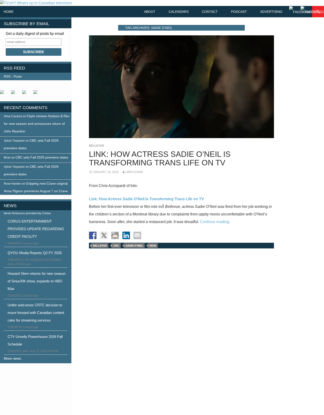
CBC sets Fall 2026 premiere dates (41, 157)
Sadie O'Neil (134, 245)
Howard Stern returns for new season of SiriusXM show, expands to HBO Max (36, 281)
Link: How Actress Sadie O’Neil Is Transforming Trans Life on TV (160, 158)
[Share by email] (137, 235)
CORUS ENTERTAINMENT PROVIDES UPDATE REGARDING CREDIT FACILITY (36, 228)
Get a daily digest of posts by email (35, 34)
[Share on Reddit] (115, 235)
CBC (116, 245)
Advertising (271, 12)
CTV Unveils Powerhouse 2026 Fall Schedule (35, 340)
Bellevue (96, 145)
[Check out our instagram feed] (37, 94)
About (149, 12)
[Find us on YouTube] (26, 94)
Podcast (239, 12)
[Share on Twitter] (104, 235)
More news (12, 358)
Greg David (134, 172)
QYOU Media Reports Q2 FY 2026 (35, 253)
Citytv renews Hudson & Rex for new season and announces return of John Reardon (36, 123)
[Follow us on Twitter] (15, 94)
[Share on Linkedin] (126, 235)
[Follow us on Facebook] (4, 94)
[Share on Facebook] (93, 235)
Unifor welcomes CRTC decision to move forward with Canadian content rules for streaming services (36, 312)
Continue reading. (215, 222)
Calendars (179, 12)
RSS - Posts (13, 76)
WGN (153, 245)
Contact (210, 12)
